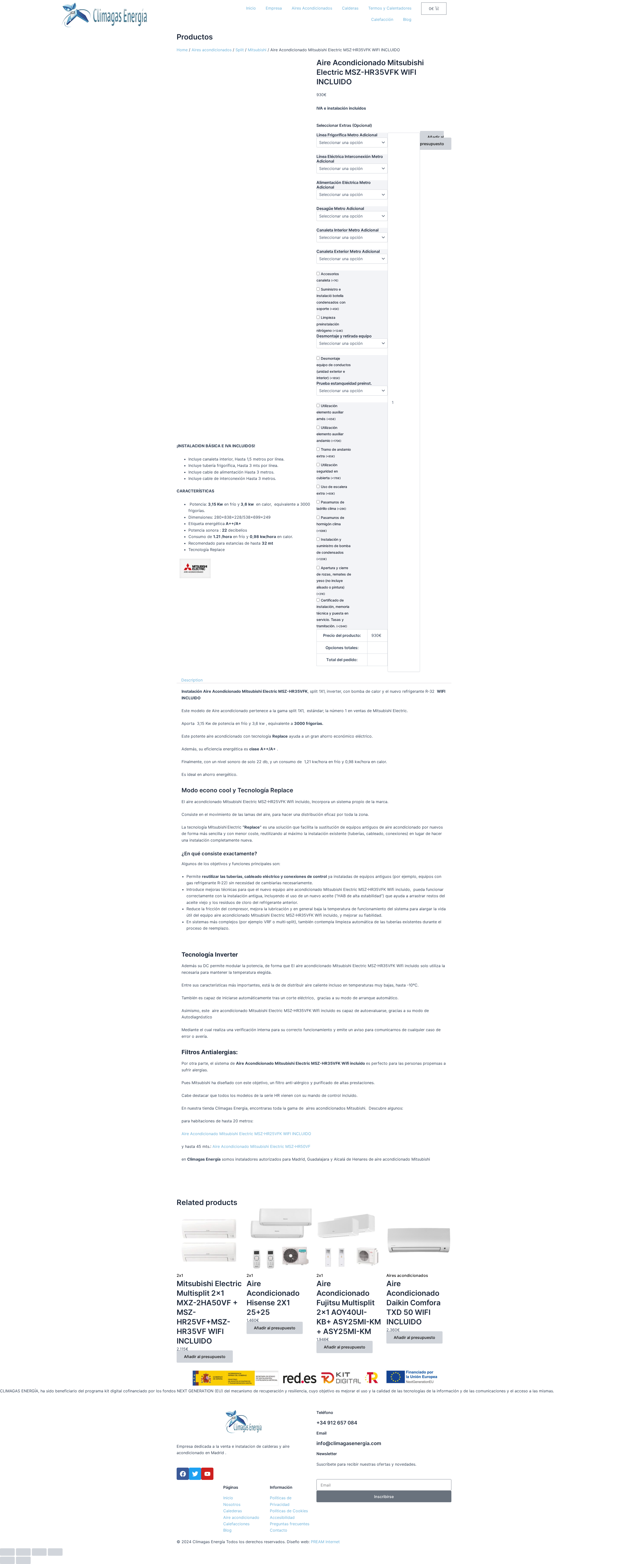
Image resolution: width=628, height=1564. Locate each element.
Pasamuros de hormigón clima (330, 524)
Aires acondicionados (212, 49)
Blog (407, 19)
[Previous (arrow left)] (7, 1560)
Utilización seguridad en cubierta (328, 471)
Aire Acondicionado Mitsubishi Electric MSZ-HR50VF (261, 1146)
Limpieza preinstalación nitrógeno (329, 324)
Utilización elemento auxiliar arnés (329, 412)
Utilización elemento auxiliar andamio (329, 434)
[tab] (192, 680)
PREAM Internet (325, 1541)
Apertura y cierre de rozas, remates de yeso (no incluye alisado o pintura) (333, 581)
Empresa (274, 8)
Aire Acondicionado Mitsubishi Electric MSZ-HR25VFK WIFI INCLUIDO (246, 1133)
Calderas (350, 8)
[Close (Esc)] (7, 1552)
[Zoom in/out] (55, 1552)
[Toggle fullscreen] (39, 1552)
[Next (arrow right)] (23, 1560)
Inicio (251, 8)
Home (182, 49)
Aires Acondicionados (312, 8)
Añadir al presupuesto (432, 140)
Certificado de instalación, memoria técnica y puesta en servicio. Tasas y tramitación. (332, 613)
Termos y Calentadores (389, 8)
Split (240, 49)
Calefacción (382, 19)
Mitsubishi (257, 49)
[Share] (23, 1552)
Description (192, 680)
